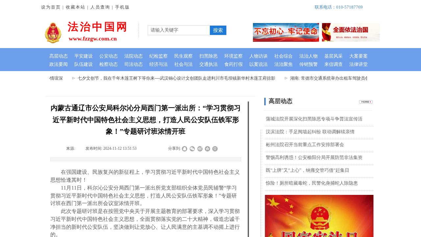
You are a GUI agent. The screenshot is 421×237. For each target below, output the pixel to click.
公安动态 (108, 56)
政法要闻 (58, 64)
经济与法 (158, 64)
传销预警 (308, 64)
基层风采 (333, 56)
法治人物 (308, 56)
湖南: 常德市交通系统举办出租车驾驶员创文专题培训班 (340, 78)
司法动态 (133, 64)
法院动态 (133, 56)
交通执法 (208, 64)
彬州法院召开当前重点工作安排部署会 (305, 144)
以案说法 (258, 64)
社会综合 (283, 56)
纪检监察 (158, 56)
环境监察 (233, 56)
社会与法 (183, 64)
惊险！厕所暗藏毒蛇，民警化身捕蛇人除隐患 (312, 183)
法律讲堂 (358, 64)
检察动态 (108, 64)
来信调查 (333, 64)
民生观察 (183, 56)
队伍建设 (83, 64)
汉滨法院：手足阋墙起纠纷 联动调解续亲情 (310, 131)
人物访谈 (258, 56)
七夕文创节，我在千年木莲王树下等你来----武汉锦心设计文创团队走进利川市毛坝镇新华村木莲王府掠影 (174, 78)
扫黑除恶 (208, 56)
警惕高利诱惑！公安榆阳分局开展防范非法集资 (314, 157)
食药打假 (233, 64)
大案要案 (358, 56)
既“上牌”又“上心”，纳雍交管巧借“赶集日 (307, 170)
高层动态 (58, 56)
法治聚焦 (283, 64)
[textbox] (179, 30)
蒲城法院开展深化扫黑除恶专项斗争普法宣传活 (314, 119)
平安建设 (83, 56)
